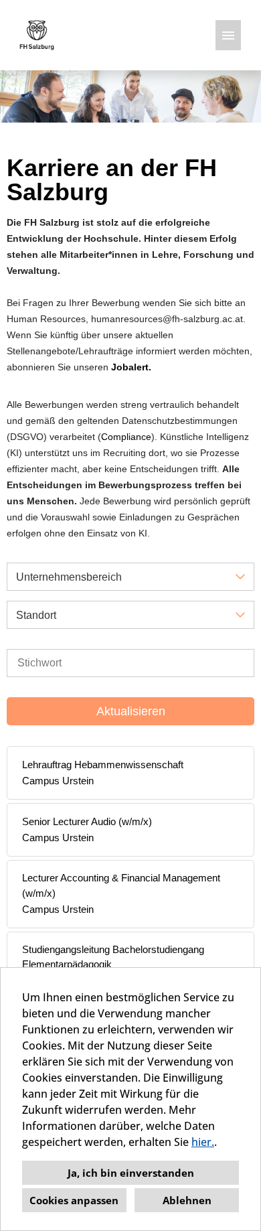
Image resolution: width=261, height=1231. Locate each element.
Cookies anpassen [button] (73, 1200)
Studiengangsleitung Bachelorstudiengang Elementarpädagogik (113, 957)
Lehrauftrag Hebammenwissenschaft (102, 764)
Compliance (126, 436)
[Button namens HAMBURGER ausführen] (228, 35)
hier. (202, 1142)
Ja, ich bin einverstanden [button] (131, 1172)
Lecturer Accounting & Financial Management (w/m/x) (121, 885)
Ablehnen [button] (187, 1200)
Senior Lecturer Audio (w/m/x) (87, 821)
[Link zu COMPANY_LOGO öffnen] (37, 35)
